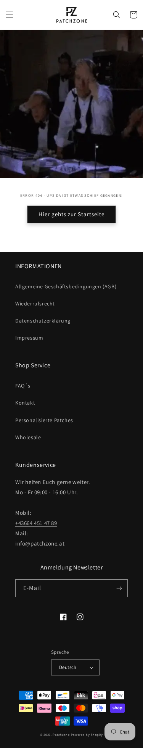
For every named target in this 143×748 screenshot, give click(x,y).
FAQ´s (23, 385)
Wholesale (28, 437)
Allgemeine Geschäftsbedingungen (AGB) (65, 286)
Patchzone (61, 734)
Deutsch (68, 667)
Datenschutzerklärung (43, 320)
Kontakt (25, 402)
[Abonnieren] (119, 588)
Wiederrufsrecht (35, 303)
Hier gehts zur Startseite (71, 214)
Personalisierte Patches (44, 420)
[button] (9, 14)
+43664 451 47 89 (36, 523)
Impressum (29, 337)
